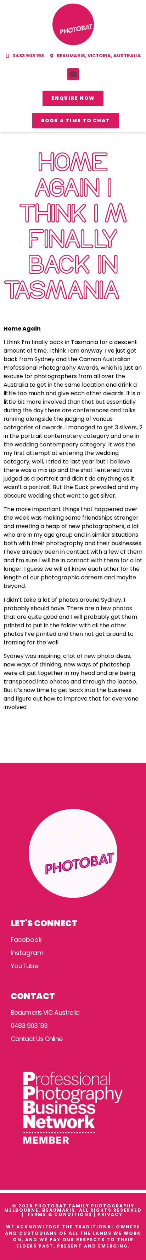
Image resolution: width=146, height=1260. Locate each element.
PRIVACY (111, 1214)
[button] (73, 74)
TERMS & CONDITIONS (59, 1214)
